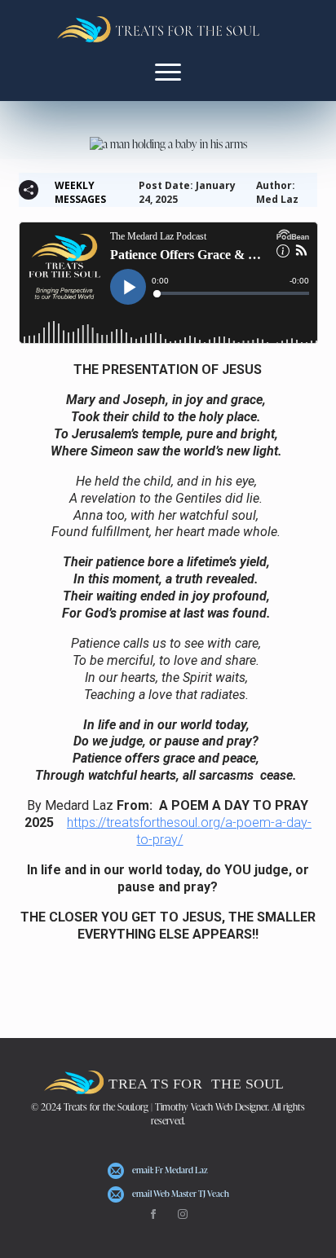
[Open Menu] (168, 72)
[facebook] (153, 1214)
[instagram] (182, 1214)
